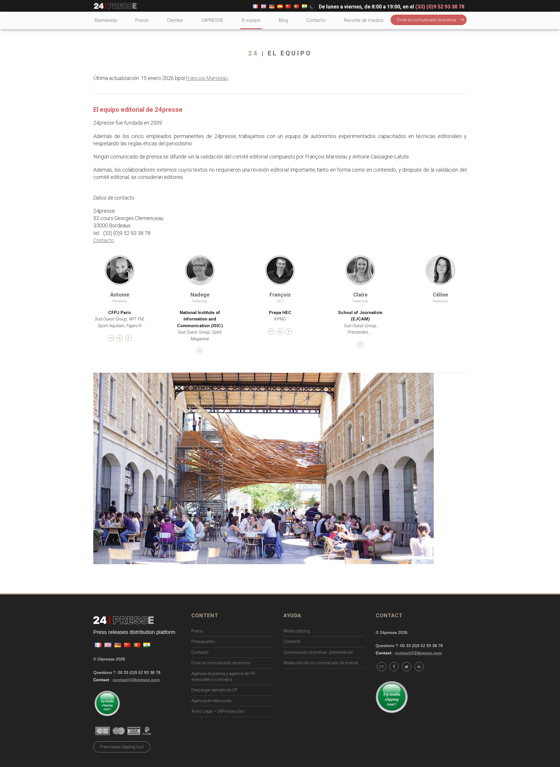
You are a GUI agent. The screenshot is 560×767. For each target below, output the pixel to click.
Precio (142, 20)
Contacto (316, 20)
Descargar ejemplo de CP (214, 690)
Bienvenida (106, 20)
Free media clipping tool (122, 747)
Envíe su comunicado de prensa (426, 20)
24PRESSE (212, 20)
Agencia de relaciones (211, 700)
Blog (283, 20)
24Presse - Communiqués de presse (115, 6)
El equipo (251, 20)
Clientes (175, 20)
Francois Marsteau (207, 78)
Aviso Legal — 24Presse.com (217, 711)
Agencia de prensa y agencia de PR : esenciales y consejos (224, 676)
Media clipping (297, 631)
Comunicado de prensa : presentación (319, 652)
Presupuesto (203, 641)
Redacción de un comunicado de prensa (321, 662)
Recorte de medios (364, 20)
